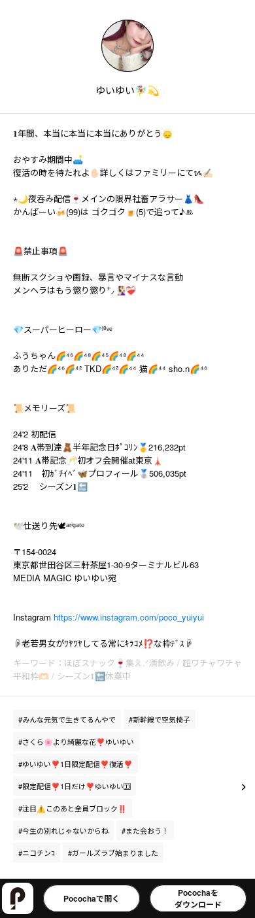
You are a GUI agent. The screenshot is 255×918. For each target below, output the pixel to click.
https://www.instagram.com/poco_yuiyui (129, 617)
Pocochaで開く (91, 898)
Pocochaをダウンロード (198, 898)
